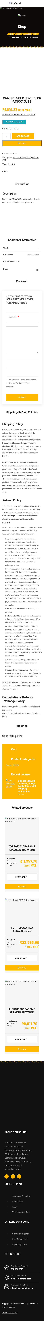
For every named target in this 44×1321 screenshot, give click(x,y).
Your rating (14, 317)
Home (11, 34)
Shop (19, 34)
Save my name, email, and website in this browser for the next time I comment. (22, 383)
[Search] (37, 3)
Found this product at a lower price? (18, 114)
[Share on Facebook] (10, 171)
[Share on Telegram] (24, 171)
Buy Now (22, 143)
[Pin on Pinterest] (17, 171)
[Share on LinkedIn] (27, 171)
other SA (11, 164)
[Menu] (4, 3)
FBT (35, 34)
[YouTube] (19, 1176)
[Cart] (41, 3)
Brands (27, 34)
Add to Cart (22, 136)
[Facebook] (6, 1176)
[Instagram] (13, 1176)
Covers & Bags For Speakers (25, 157)
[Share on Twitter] (13, 171)
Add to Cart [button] (21, 877)
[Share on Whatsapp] (20, 171)
